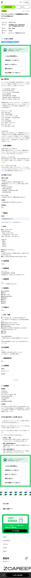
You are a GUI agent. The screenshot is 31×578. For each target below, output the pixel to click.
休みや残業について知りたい (13, 72)
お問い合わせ (5, 544)
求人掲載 (5, 547)
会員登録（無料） (8, 7)
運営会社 (5, 551)
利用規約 (5, 537)
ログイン (23, 7)
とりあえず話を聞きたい (11, 56)
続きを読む (16, 379)
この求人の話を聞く (17, 575)
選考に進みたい (9, 68)
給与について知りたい (11, 64)
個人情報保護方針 (6, 540)
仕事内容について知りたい (12, 60)
